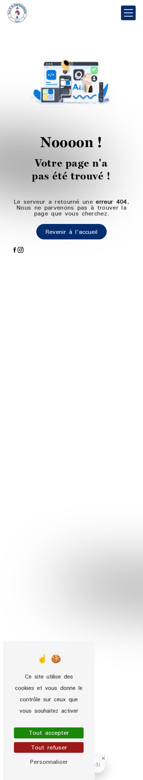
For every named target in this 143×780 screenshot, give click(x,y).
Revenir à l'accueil (71, 231)
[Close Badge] (103, 758)
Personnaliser (49, 761)
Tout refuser (49, 747)
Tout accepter (49, 732)
